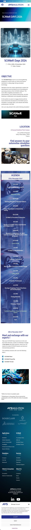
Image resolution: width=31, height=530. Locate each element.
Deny (15, 521)
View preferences (15, 524)
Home (3, 12)
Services (18, 453)
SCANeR (18, 433)
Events (6, 12)
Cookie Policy (15, 528)
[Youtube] (18, 499)
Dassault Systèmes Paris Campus (21, 130)
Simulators (5, 453)
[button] (29, 504)
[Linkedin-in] (12, 499)
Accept (15, 517)
